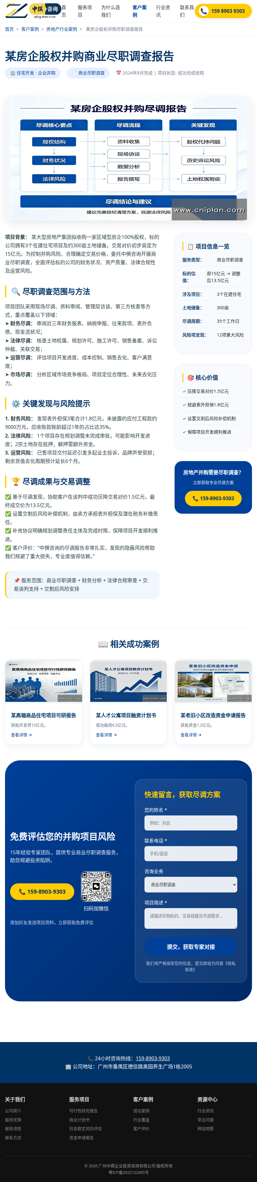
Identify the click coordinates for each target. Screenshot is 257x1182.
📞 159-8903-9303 (213, 498)
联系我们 (187, 11)
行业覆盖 (141, 1120)
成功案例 (141, 1110)
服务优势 (13, 1120)
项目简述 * (155, 902)
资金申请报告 (81, 1137)
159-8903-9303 (153, 1058)
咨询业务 (153, 871)
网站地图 (205, 1128)
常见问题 (205, 1120)
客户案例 (140, 11)
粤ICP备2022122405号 (128, 1172)
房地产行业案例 (61, 29)
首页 (63, 11)
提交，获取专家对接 (191, 946)
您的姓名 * (155, 810)
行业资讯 (163, 11)
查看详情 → (21, 734)
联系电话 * (155, 840)
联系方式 (13, 1137)
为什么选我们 (110, 11)
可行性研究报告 (83, 1110)
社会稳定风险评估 (85, 1128)
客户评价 (141, 1128)
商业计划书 (79, 1120)
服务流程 (13, 1128)
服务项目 (85, 11)
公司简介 (13, 1110)
